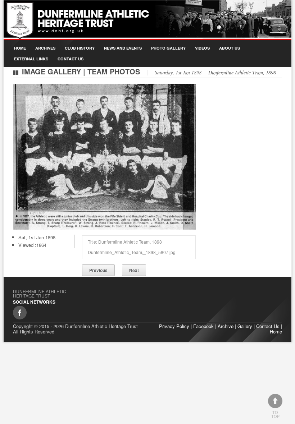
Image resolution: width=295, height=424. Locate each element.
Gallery (244, 326)
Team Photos (113, 71)
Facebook (203, 326)
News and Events (123, 48)
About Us (229, 48)
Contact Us (70, 58)
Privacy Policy (174, 326)
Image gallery (51, 71)
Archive (225, 326)
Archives (45, 48)
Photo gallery (168, 48)
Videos (202, 48)
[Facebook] (20, 312)
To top (275, 414)
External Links (31, 58)
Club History (80, 48)
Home (20, 48)
